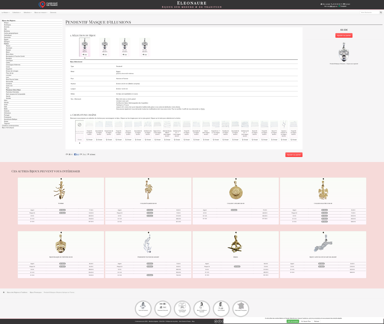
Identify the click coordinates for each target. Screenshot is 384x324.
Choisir (90, 140)
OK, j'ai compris (293, 321)
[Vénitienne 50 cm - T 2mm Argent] (245, 124)
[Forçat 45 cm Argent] (118, 124)
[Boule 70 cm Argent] (274, 124)
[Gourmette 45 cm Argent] (138, 124)
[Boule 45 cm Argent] (128, 124)
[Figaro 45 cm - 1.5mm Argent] (157, 124)
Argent (118, 71)
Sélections (27, 12)
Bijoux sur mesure (40, 12)
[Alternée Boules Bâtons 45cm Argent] (167, 124)
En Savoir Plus (306, 321)
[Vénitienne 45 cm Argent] (148, 124)
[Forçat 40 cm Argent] (89, 124)
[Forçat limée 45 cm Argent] (109, 124)
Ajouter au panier (344, 35)
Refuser (316, 321)
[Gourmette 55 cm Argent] (235, 124)
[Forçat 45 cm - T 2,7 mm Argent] (216, 124)
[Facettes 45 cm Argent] (226, 124)
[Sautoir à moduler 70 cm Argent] (284, 124)
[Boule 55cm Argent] (206, 124)
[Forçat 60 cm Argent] (264, 124)
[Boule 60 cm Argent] (255, 124)
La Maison (5, 12)
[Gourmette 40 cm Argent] (99, 124)
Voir (85, 55)
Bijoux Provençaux (36, 292)
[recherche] (380, 12)
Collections (15, 12)
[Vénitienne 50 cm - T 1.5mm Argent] (177, 124)
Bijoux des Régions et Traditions (17, 292)
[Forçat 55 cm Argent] (187, 124)
